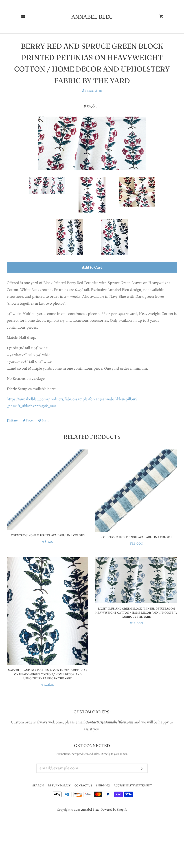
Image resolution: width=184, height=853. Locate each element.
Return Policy (59, 785)
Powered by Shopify (114, 809)
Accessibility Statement (133, 785)
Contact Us (83, 785)
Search (38, 785)
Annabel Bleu (92, 17)
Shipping (103, 785)
